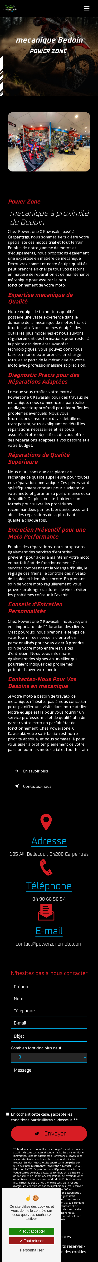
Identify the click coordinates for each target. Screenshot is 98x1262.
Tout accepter (33, 1231)
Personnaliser (32, 1250)
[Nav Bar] (86, 8)
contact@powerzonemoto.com (49, 944)
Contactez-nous (37, 786)
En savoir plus (35, 771)
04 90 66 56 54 (49, 899)
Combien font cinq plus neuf (36, 1048)
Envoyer (55, 1134)
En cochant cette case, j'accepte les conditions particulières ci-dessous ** (44, 1117)
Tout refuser (33, 1241)
